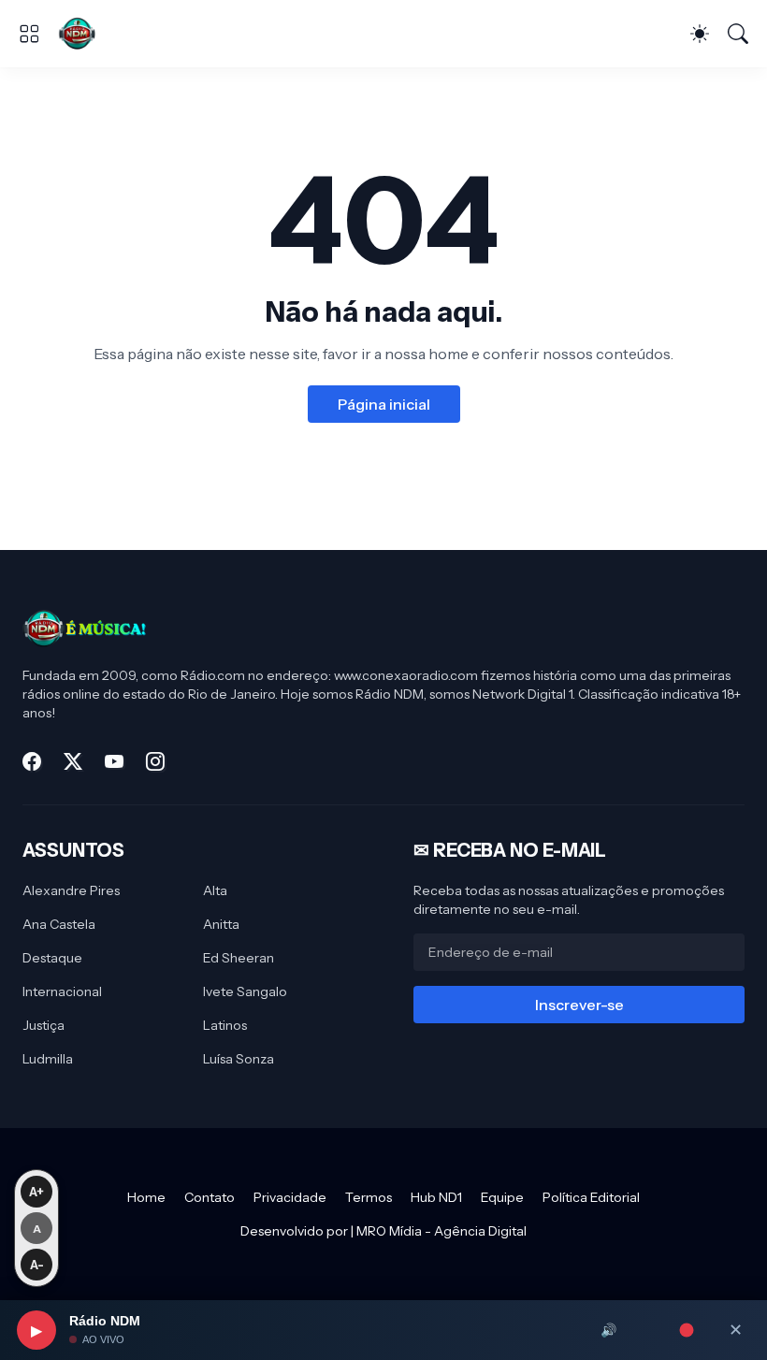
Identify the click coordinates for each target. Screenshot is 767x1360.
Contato (209, 1197)
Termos (368, 1197)
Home (146, 1197)
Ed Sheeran (238, 957)
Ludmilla (47, 1058)
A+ (36, 1191)
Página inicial (384, 404)
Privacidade (289, 1197)
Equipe (502, 1197)
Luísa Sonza (238, 1058)
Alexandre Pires (71, 890)
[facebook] (31, 761)
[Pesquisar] (738, 33)
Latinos (225, 1025)
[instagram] (155, 761)
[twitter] (73, 761)
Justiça (43, 1025)
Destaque (52, 957)
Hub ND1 (436, 1197)
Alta (215, 890)
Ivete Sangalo (245, 991)
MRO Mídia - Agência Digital (441, 1231)
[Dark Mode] (699, 33)
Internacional (62, 991)
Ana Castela (58, 924)
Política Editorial (591, 1197)
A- (37, 1264)
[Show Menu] (29, 33)
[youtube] (114, 761)
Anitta (221, 924)
